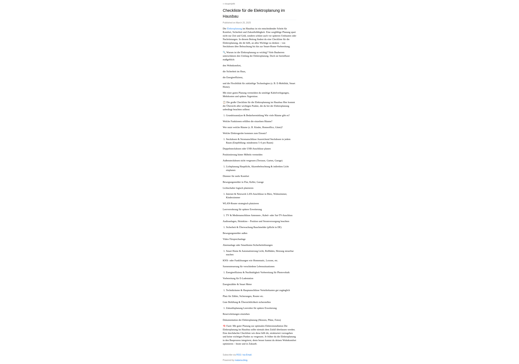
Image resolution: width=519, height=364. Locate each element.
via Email (247, 355)
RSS (238, 355)
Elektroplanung (234, 28)
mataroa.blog (241, 360)
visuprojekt (229, 4)
